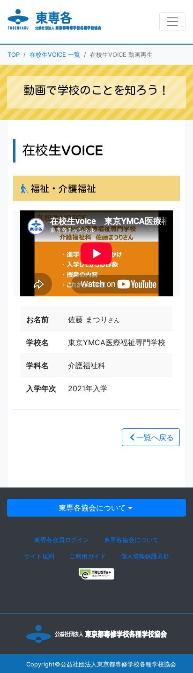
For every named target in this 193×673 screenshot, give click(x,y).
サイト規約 (39, 556)
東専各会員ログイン (61, 539)
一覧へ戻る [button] (155, 437)
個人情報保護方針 (145, 556)
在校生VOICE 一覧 (55, 54)
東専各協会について (92, 507)
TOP (13, 54)
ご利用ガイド (87, 556)
